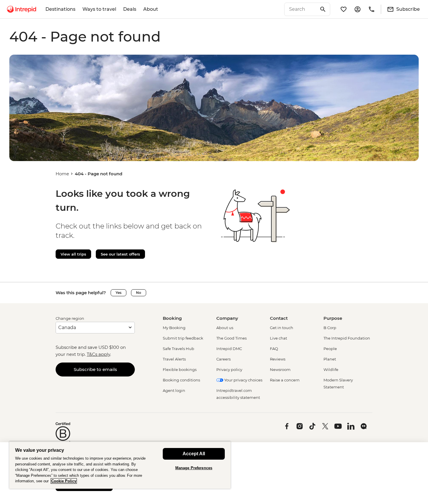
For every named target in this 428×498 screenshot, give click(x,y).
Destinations (60, 9)
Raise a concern (285, 380)
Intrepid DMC (229, 348)
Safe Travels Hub (178, 348)
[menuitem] (21, 9)
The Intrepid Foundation (346, 338)
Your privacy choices (242, 380)
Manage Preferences (193, 468)
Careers (223, 359)
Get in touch (281, 327)
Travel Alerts (174, 359)
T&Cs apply (98, 354)
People (330, 348)
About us (224, 327)
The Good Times (231, 338)
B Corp (329, 327)
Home (62, 173)
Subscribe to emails (95, 369)
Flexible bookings (180, 369)
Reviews (277, 359)
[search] (300, 9)
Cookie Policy (63, 481)
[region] (120, 465)
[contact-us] (372, 9)
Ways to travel (99, 9)
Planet (329, 359)
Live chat (278, 338)
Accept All (194, 453)
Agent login (174, 390)
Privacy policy (229, 369)
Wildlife (330, 369)
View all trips (73, 254)
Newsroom (280, 369)
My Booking (174, 327)
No (138, 292)
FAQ (274, 348)
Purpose (332, 318)
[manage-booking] (358, 9)
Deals (129, 9)
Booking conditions (181, 380)
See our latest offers (120, 254)
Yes (118, 292)
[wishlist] (344, 9)
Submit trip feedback (183, 338)
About (150, 9)
